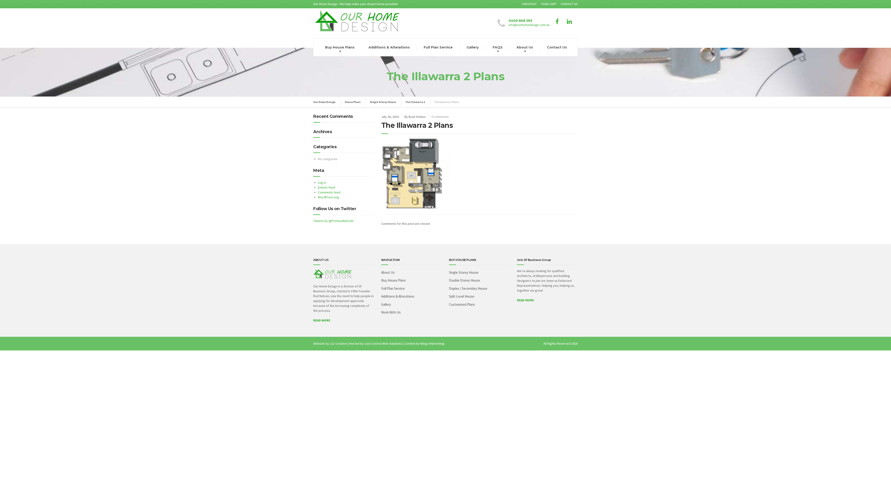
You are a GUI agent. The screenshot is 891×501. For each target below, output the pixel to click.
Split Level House (461, 296)
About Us (525, 47)
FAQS (498, 47)
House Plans (353, 102)
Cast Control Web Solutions (383, 343)
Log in (322, 182)
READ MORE (321, 320)
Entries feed (326, 187)
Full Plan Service (438, 47)
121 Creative (338, 343)
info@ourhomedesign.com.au (529, 25)
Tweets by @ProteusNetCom (333, 221)
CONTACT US (569, 4)
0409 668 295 (520, 21)
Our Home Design (324, 102)
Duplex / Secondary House (468, 288)
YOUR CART (548, 4)
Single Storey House (383, 102)
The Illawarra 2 (415, 102)
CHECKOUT (529, 4)
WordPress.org (328, 197)
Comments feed (329, 192)
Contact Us (557, 47)
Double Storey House (464, 280)
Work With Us (391, 312)
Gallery (473, 47)
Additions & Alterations (389, 47)
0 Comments (440, 117)
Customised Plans (462, 304)
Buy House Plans (340, 47)
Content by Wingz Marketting (424, 343)
